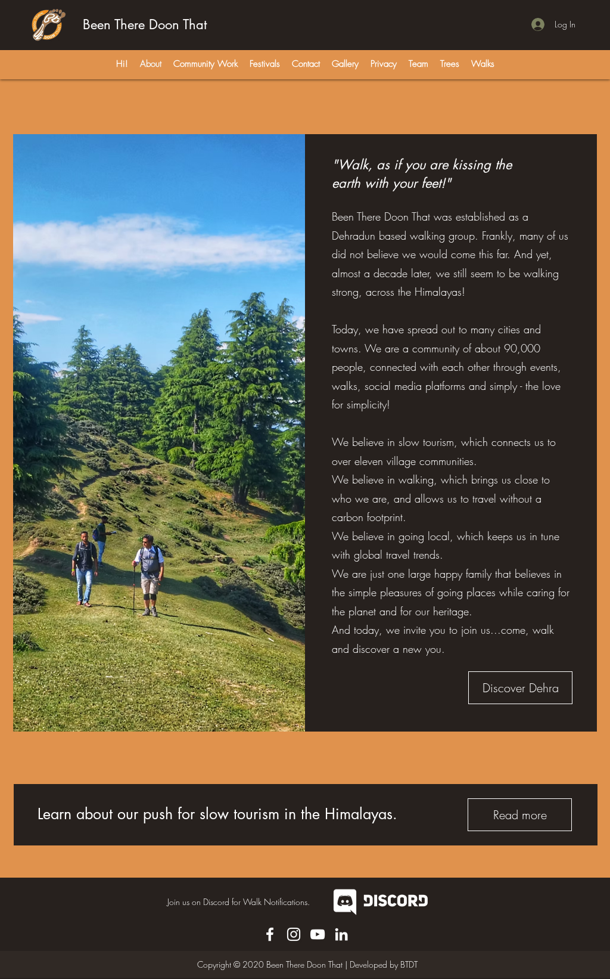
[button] (384, 64)
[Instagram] (294, 934)
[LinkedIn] (341, 934)
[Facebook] (270, 934)
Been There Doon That (145, 24)
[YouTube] (317, 934)
